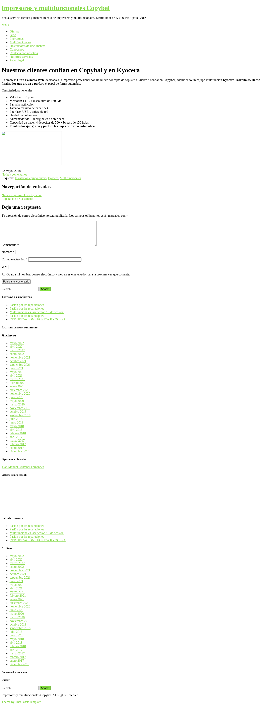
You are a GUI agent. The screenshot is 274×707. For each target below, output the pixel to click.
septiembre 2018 (20, 415)
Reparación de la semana (17, 198)
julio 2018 (16, 419)
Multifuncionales (20, 42)
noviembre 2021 (20, 357)
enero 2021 (17, 386)
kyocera (53, 178)
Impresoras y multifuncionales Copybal (56, 7)
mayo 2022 (17, 343)
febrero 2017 (18, 444)
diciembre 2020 (19, 390)
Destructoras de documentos (27, 46)
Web (4, 266)
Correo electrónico (14, 259)
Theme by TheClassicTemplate (21, 702)
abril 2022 (16, 346)
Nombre (8, 252)
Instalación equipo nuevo (31, 178)
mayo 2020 (17, 400)
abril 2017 (16, 437)
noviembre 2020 (20, 393)
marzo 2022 (17, 350)
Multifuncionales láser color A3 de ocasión (37, 312)
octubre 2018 (18, 411)
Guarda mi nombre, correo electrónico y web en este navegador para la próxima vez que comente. (68, 274)
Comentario (10, 245)
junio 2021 (16, 368)
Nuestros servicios (21, 56)
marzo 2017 (17, 440)
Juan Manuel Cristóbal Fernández (23, 467)
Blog (13, 35)
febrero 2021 (18, 382)
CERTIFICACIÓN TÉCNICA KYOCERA (38, 319)
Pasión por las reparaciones (27, 305)
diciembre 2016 (19, 451)
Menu (5, 24)
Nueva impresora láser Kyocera (22, 195)
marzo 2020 (17, 404)
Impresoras (16, 38)
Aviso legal (17, 60)
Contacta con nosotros (24, 53)
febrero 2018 (18, 433)
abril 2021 (16, 375)
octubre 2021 (18, 361)
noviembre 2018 (20, 408)
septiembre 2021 (20, 364)
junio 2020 (16, 397)
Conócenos (17, 49)
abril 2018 (16, 429)
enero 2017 (17, 447)
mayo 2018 (17, 426)
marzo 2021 (17, 379)
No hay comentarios (14, 174)
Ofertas (14, 31)
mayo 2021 (17, 372)
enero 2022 (17, 354)
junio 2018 (16, 422)
